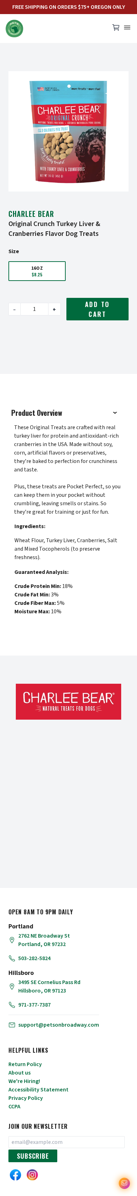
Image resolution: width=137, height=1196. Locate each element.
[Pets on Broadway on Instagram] (32, 1175)
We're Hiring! (24, 1081)
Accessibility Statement (38, 1090)
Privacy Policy (25, 1098)
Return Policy (25, 1064)
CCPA (14, 1106)
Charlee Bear (31, 213)
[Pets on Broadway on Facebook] (15, 1175)
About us (19, 1073)
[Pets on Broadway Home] (54, 28)
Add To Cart (97, 309)
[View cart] (116, 29)
